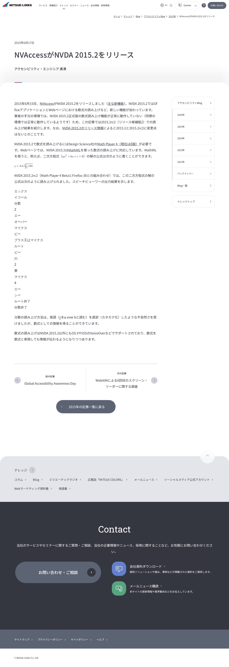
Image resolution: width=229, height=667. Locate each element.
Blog (138, 16)
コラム (18, 479)
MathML (74, 150)
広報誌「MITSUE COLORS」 (106, 479)
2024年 (181, 138)
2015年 (172, 16)
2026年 (181, 114)
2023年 (181, 150)
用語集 (63, 488)
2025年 (181, 126)
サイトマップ (21, 639)
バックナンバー (185, 173)
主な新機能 (116, 103)
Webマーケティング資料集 (31, 488)
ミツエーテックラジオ (63, 479)
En (166, 5)
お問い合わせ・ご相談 (58, 572)
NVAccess (47, 103)
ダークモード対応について (204, 5)
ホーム (117, 16)
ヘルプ (100, 639)
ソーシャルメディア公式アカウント (187, 479)
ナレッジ (128, 16)
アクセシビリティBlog (154, 16)
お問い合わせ (217, 5)
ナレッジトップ (186, 201)
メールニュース (144, 479)
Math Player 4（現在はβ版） (118, 144)
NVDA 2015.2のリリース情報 (82, 128)
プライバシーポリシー (50, 639)
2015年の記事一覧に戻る (87, 406)
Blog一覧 (182, 185)
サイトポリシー (79, 639)
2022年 (181, 162)
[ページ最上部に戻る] (207, 456)
